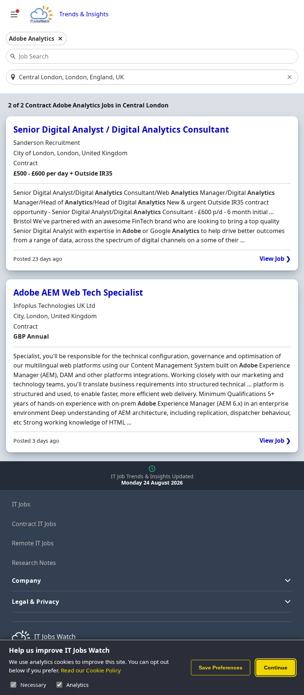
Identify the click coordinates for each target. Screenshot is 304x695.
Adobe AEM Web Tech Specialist (78, 292)
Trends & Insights (84, 14)
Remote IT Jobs (33, 543)
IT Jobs (21, 504)
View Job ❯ (275, 258)
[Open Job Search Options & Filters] (14, 14)
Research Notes (34, 563)
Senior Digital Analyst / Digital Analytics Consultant (121, 129)
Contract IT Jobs (34, 524)
